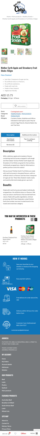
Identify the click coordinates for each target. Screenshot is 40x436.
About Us (5, 420)
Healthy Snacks (16, 114)
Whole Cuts (5, 411)
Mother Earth (15, 116)
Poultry (4, 385)
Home (4, 359)
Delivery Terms (6, 426)
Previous (32, 219)
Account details (7, 364)
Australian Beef (7, 400)
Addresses (5, 367)
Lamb (3, 382)
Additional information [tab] (29, 135)
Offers (23, 433)
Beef (3, 379)
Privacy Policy (6, 429)
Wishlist (4, 370)
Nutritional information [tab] (10, 139)
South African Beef (8, 405)
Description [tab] (10, 135)
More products (26, 114)
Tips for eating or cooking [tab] (29, 139)
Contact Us (5, 423)
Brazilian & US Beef (8, 403)
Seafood (4, 388)
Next (35, 219)
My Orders (5, 361)
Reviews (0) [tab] (10, 144)
